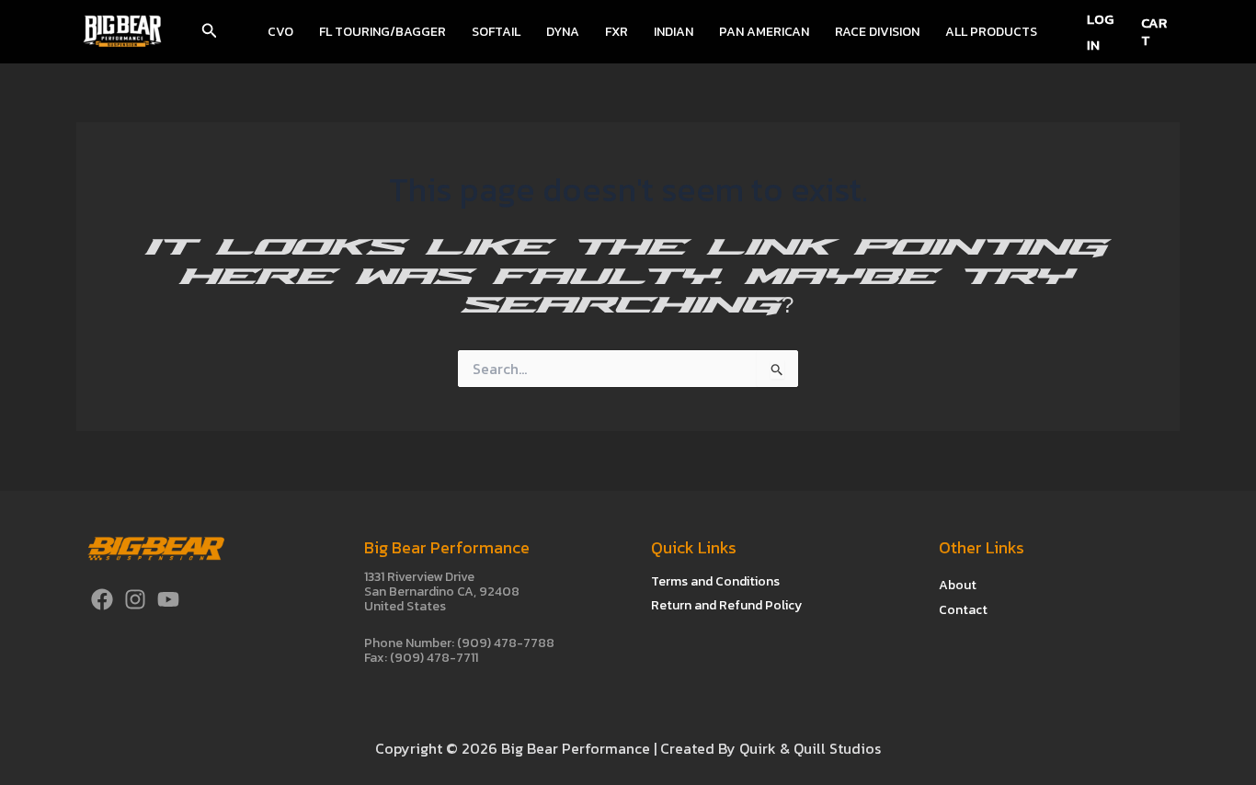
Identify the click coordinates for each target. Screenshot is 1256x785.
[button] (209, 32)
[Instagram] (135, 599)
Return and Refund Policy (726, 605)
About (957, 585)
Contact (963, 610)
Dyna (562, 31)
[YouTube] (168, 599)
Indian (673, 31)
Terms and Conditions (715, 581)
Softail (496, 31)
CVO (280, 31)
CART (1154, 31)
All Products (991, 31)
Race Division (877, 31)
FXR (616, 31)
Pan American (764, 31)
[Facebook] (102, 599)
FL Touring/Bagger (382, 31)
